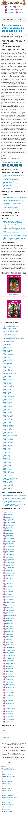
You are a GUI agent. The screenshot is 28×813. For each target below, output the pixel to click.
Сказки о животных (7, 792)
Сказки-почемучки (7, 788)
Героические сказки (8, 799)
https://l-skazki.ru (14, 759)
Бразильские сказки (12, 18)
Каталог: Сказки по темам (9, 769)
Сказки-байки (6, 779)
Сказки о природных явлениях (11, 797)
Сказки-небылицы (7, 781)
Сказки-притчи (6, 786)
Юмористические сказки (9, 776)
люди (20, 165)
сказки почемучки (6, 166)
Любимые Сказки (8, 34)
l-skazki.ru (12, 768)
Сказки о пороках (8, 811)
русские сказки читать (14, 294)
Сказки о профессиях (8, 806)
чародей (16, 165)
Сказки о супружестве (9, 804)
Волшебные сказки (7, 772)
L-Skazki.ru (19, 741)
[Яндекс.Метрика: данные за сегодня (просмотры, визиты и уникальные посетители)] (12, 762)
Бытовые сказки (7, 774)
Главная (4, 18)
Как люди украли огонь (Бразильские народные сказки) (12, 27)
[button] (25, 35)
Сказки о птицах (7, 790)
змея (11, 165)
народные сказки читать (14, 319)
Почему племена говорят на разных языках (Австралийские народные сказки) (13, 178)
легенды (4, 165)
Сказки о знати (7, 809)
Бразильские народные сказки (12, 37)
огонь (12, 166)
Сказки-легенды (7, 783)
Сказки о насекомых (8, 795)
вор (8, 165)
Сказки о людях (7, 802)
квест (16, 166)
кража (20, 166)
